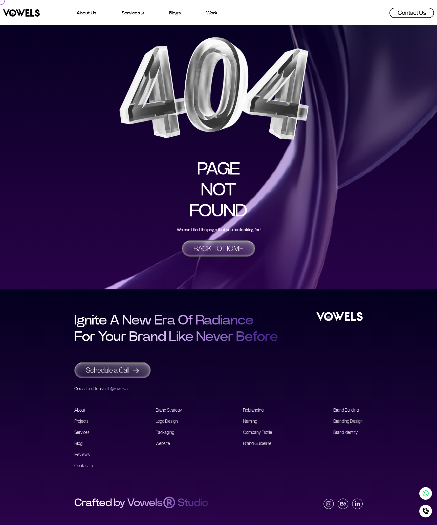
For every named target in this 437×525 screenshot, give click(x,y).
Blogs (175, 13)
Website (163, 443)
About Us (86, 13)
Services (82, 432)
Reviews (82, 454)
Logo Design (167, 421)
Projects (81, 421)
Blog (78, 443)
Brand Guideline (257, 443)
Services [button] (131, 13)
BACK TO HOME (218, 248)
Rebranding (253, 410)
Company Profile (257, 432)
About (79, 410)
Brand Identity (345, 432)
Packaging (165, 432)
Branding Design (348, 421)
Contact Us (412, 12)
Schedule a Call (108, 370)
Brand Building (346, 410)
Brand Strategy (169, 410)
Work (211, 13)
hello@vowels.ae (116, 388)
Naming (250, 421)
